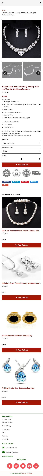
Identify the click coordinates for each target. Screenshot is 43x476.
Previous (5, 40)
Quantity (4, 156)
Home (4, 10)
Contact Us (5, 439)
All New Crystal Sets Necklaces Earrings (18, 388)
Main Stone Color (7, 147)
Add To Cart (23, 165)
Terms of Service (7, 422)
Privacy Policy (6, 419)
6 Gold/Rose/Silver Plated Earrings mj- (17, 336)
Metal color (5, 139)
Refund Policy (6, 426)
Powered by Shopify (27, 473)
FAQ (3, 432)
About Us (5, 436)
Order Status (6, 429)
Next (38, 40)
